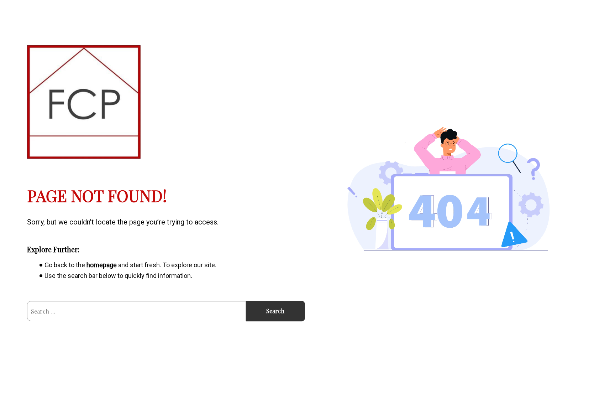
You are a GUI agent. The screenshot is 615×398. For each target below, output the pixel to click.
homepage (101, 265)
